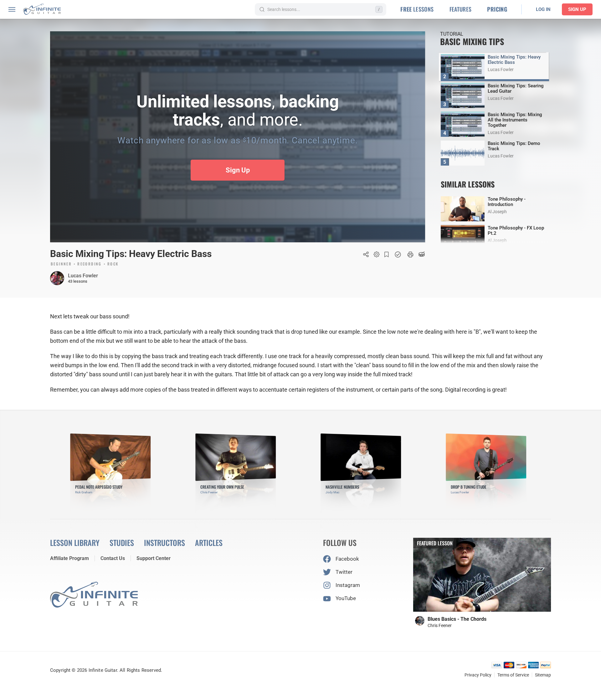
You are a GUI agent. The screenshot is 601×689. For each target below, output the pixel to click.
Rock (113, 264)
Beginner (61, 264)
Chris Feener (440, 625)
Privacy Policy (478, 674)
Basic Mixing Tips (472, 41)
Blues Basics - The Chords (457, 619)
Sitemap (543, 674)
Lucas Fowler (83, 276)
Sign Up (577, 9)
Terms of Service (513, 674)
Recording (89, 264)
